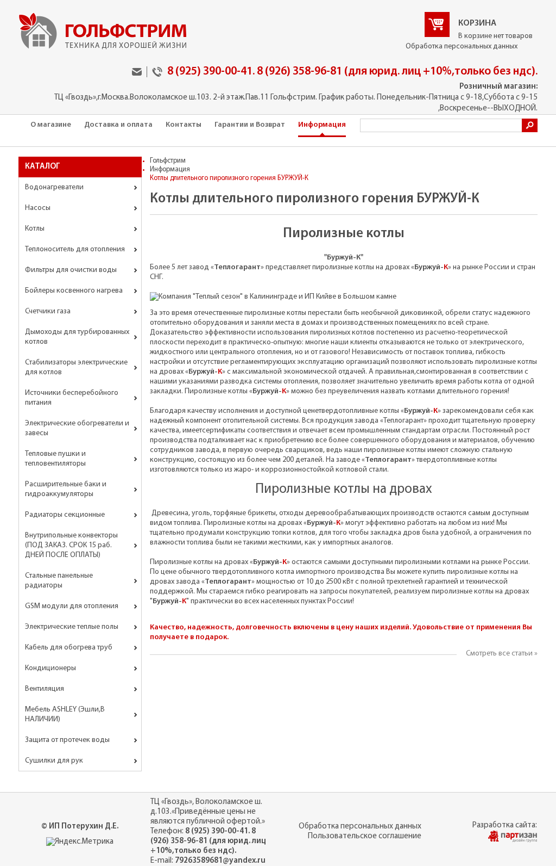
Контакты (183, 125)
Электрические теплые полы (71, 627)
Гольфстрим (168, 160)
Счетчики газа (48, 311)
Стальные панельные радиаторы (59, 581)
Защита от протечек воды (67, 740)
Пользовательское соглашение (364, 836)
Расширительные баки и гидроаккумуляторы (65, 489)
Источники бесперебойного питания (71, 398)
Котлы (35, 229)
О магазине (50, 125)
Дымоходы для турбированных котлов (77, 337)
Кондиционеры (50, 668)
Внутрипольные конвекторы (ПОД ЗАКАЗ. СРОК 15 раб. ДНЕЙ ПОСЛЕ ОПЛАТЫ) (71, 545)
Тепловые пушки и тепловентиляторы (55, 459)
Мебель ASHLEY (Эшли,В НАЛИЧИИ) (65, 714)
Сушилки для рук (54, 761)
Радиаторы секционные (65, 515)
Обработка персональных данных (461, 46)
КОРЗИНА (477, 23)
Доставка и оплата (118, 125)
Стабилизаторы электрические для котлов (76, 367)
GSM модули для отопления (71, 606)
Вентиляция (44, 689)
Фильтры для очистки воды (71, 270)
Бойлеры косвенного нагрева (74, 291)
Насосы (37, 208)
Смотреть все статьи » (502, 654)
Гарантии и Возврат (249, 125)
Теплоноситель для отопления (75, 249)
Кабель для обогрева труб (68, 648)
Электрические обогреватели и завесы (77, 428)
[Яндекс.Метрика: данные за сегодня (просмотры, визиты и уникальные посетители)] (79, 842)
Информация (322, 125)
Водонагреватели (54, 187)
